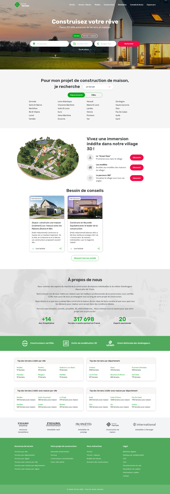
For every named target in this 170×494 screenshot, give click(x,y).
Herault (90, 101)
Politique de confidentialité (133, 455)
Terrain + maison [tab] (89, 36)
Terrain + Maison (84, 5)
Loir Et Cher (93, 375)
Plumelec (20, 375)
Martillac (63, 375)
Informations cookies (131, 472)
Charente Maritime (66, 105)
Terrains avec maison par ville (26, 462)
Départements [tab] (76, 95)
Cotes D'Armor (115, 397)
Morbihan (33, 108)
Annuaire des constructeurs (97, 462)
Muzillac (20, 368)
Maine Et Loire (93, 105)
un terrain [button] (90, 87)
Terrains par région (21, 458)
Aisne (112, 368)
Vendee (32, 119)
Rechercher (128, 44)
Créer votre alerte (57, 462)
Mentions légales (129, 452)
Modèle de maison (94, 458)
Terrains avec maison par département (29, 465)
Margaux (41, 375)
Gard (118, 119)
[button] (85, 123)
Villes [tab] (93, 95)
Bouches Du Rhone (117, 375)
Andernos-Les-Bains (67, 368)
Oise (117, 108)
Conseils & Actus (136, 5)
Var (88, 119)
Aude (118, 115)
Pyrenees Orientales (139, 368)
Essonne (61, 119)
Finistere (90, 115)
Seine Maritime (64, 115)
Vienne (90, 112)
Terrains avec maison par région (27, 469)
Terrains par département (24, 455)
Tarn (90, 405)
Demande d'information (60, 452)
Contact (126, 476)
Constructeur (109, 5)
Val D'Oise (135, 375)
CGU (124, 462)
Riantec (62, 405)
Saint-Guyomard (44, 397)
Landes (90, 108)
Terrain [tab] (76, 36)
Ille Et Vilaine (34, 112)
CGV (124, 458)
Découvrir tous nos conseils (85, 258)
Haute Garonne (122, 105)
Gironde (32, 101)
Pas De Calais (121, 112)
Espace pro (151, 5)
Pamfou (41, 368)
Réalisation (122, 5)
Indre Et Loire (64, 108)
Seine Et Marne (35, 105)
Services (54, 455)
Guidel (40, 405)
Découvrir (137, 157)
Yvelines (92, 368)
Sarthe (134, 405)
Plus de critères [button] (84, 49)
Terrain (72, 5)
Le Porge (63, 397)
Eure (60, 112)
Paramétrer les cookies (132, 469)
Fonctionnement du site (132, 465)
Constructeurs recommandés (62, 458)
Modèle (97, 5)
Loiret (31, 115)
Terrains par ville (21, 452)
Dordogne (120, 101)
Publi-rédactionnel (36, 198)
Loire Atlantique (65, 101)
